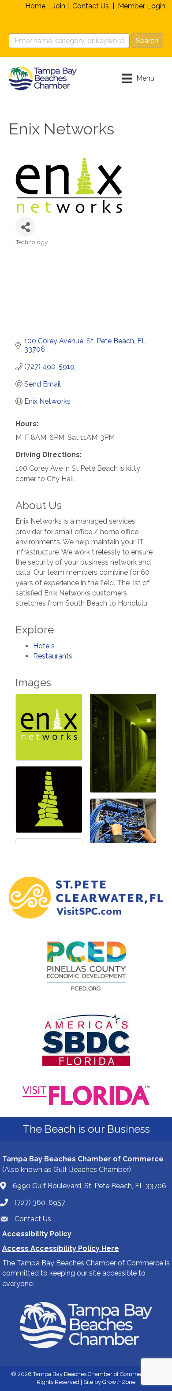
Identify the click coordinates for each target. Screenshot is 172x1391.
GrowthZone (118, 1382)
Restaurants (52, 656)
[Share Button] (25, 227)
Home (35, 6)
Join (58, 6)
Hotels (44, 646)
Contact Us (90, 6)
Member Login (141, 6)
